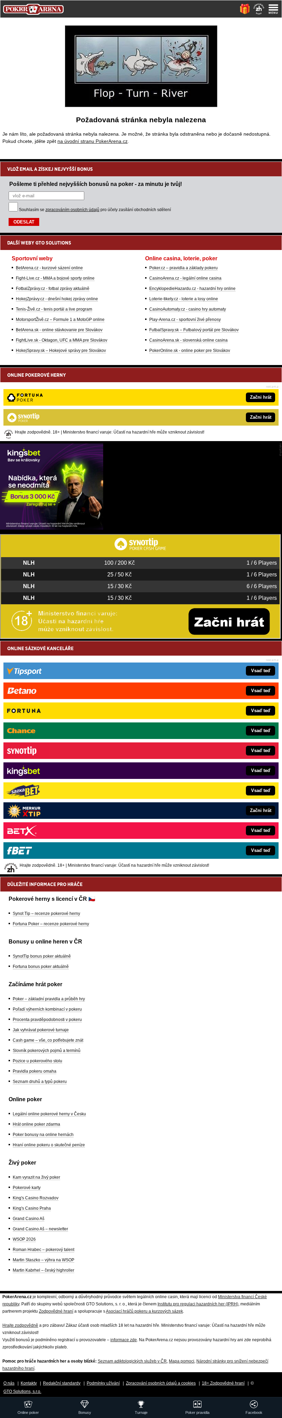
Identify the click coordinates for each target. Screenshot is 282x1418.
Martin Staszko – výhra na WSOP (43, 1260)
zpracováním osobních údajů (72, 209)
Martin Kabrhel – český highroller (43, 1270)
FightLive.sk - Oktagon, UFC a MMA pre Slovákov (61, 340)
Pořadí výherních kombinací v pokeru (47, 1009)
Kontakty (29, 1383)
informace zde (123, 1339)
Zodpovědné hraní (56, 1311)
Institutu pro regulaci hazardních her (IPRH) (198, 1304)
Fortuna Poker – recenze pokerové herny (51, 923)
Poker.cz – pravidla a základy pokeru (183, 267)
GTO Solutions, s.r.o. (22, 1391)
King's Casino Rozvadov (35, 1198)
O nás (8, 1383)
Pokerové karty (27, 1187)
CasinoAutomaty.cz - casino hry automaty (187, 309)
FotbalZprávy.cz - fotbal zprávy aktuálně (52, 288)
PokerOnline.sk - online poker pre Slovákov (189, 350)
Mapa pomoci (181, 1361)
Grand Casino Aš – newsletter (40, 1229)
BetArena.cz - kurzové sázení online (49, 267)
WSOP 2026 (24, 1239)
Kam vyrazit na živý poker (36, 1177)
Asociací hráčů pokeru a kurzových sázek (144, 1311)
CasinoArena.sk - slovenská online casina (188, 340)
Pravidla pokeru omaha (34, 1071)
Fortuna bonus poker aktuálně (41, 966)
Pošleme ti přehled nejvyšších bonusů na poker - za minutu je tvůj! (95, 184)
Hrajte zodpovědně (20, 1325)
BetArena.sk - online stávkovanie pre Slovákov (59, 329)
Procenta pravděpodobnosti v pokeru (47, 1019)
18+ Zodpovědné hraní (223, 1383)
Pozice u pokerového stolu (37, 1061)
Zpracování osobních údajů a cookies (161, 1383)
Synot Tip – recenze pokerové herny (46, 913)
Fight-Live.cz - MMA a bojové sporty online (55, 278)
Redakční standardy (61, 1383)
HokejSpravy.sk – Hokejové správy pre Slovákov (61, 350)
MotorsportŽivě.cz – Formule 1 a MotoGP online (60, 319)
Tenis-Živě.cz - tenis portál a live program (54, 309)
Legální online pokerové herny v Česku (49, 1114)
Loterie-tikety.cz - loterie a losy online (183, 298)
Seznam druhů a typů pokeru (40, 1081)
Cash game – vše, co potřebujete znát (48, 1040)
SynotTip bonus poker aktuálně (42, 956)
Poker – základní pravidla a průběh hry (49, 999)
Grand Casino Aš (28, 1218)
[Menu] (273, 8)
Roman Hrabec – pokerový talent (43, 1249)
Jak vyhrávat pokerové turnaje (41, 1030)
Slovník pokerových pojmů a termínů (46, 1050)
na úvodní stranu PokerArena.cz (92, 141)
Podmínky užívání (103, 1383)
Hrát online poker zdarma (36, 1124)
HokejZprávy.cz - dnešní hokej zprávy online (57, 298)
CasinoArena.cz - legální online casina (185, 278)
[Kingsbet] (51, 528)
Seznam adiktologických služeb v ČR (132, 1361)
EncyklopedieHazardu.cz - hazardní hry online (192, 288)
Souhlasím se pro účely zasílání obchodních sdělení (95, 209)
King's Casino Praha (32, 1208)
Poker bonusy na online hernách (43, 1134)
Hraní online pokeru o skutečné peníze (49, 1145)
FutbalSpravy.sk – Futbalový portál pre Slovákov (194, 329)
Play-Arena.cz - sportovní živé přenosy (185, 319)
